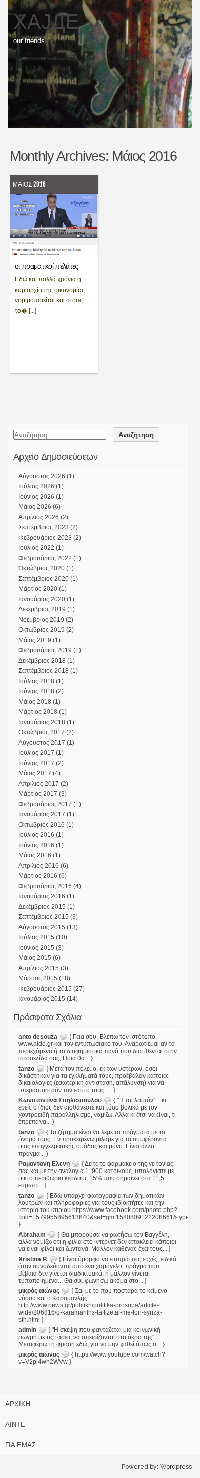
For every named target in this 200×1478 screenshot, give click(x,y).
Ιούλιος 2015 (36, 937)
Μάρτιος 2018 (37, 711)
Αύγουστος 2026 (41, 476)
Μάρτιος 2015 (37, 978)
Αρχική (17, 1404)
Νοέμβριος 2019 (41, 619)
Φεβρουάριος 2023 (45, 537)
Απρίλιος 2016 (38, 865)
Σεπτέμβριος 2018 (43, 670)
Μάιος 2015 (34, 957)
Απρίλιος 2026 (38, 517)
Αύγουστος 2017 (41, 742)
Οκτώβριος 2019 (41, 629)
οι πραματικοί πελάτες (46, 266)
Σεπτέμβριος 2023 (43, 527)
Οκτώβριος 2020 (41, 568)
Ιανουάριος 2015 (41, 998)
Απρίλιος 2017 (38, 783)
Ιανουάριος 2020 (41, 599)
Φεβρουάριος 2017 (45, 804)
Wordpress (176, 1466)
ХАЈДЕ (46, 21)
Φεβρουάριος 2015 (45, 988)
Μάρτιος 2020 (37, 588)
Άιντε (15, 1424)
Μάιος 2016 (29, 184)
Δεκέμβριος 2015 (42, 906)
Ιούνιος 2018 (36, 691)
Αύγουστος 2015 (41, 927)
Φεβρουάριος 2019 (45, 650)
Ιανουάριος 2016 (41, 896)
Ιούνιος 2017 (36, 763)
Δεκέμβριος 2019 (42, 609)
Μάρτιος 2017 (37, 793)
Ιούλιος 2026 (36, 486)
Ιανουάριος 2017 (41, 814)
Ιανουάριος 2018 (41, 722)
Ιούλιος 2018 (36, 681)
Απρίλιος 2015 (38, 968)
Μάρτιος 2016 (37, 875)
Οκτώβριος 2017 (41, 732)
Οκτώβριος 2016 (41, 824)
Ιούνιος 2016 (36, 845)
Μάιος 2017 (34, 773)
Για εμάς (20, 1445)
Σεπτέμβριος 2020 (43, 578)
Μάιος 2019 (34, 640)
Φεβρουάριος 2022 (45, 558)
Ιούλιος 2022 (36, 547)
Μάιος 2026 (34, 506)
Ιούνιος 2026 (36, 496)
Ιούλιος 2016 (36, 834)
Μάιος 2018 (34, 701)
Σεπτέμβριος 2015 (43, 916)
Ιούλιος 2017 (36, 752)
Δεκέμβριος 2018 (42, 660)
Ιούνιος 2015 (36, 947)
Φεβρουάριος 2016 (45, 886)
